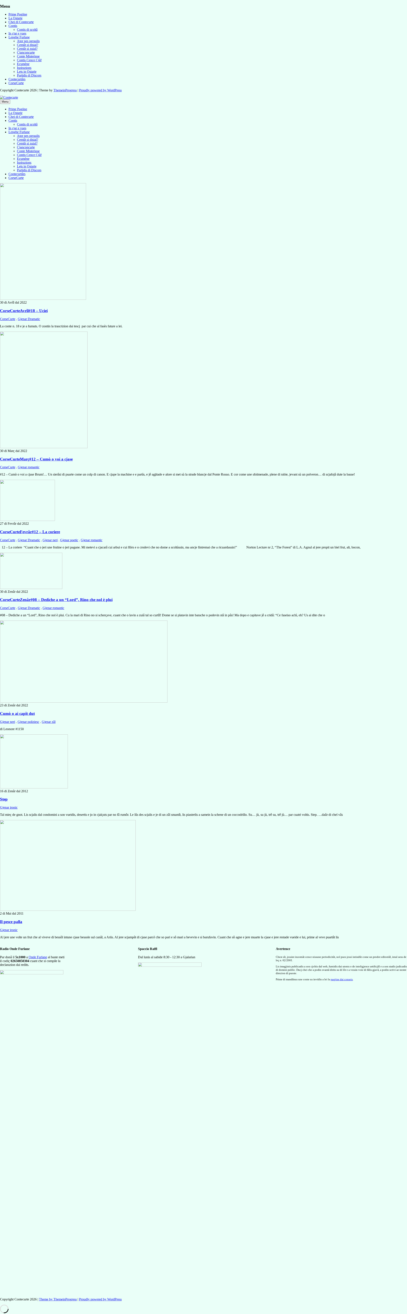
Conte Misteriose (28, 56)
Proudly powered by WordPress (100, 90)
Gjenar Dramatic (29, 319)
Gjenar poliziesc (28, 722)
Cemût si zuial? (27, 48)
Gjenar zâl (49, 722)
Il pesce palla (11, 921)
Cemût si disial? (27, 45)
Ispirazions (24, 68)
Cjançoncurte (26, 52)
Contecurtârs (16, 79)
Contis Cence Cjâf (29, 60)
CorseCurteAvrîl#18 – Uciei (24, 310)
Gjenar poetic (69, 540)
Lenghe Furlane (19, 37)
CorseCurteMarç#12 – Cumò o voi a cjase (36, 459)
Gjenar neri (50, 540)
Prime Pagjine (17, 14)
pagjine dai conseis (342, 979)
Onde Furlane (38, 957)
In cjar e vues (17, 33)
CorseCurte (16, 83)
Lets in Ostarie (26, 71)
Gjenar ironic (9, 807)
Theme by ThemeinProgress (58, 1299)
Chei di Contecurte (21, 22)
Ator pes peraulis (28, 41)
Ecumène (23, 64)
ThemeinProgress (65, 90)
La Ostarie (15, 18)
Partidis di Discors (29, 75)
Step (4, 799)
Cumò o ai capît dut (17, 713)
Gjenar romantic (28, 467)
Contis (12, 26)
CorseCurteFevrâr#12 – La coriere (30, 532)
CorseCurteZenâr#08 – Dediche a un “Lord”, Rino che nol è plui (56, 599)
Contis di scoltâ (27, 29)
